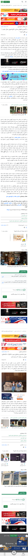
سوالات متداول (6, 535)
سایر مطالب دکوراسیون (22, 27)
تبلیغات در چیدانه (13, 535)
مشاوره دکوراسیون (8, 203)
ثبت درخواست (6, 2)
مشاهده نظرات (3, 26)
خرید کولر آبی (24, 216)
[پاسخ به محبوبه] (3, 277)
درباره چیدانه (25, 535)
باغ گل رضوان (24, 218)
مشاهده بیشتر (5, 105)
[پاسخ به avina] (3, 282)
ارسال (5, 297)
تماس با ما (20, 535)
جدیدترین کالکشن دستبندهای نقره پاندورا (18, 221)
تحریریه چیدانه (21, 225)
